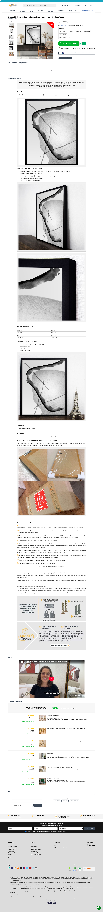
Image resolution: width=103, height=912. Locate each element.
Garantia (32, 855)
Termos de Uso (11, 849)
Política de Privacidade (12, 846)
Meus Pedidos (34, 846)
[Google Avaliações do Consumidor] (89, 869)
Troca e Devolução (34, 852)
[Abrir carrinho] (92, 5)
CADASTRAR (90, 828)
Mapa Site (10, 854)
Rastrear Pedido (34, 851)
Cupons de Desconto (35, 845)
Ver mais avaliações (52, 788)
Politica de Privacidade (43, 831)
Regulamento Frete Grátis (36, 854)
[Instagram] (90, 845)
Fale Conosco (11, 851)
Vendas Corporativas (12, 859)
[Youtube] (92, 845)
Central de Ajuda (11, 852)
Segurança (10, 855)
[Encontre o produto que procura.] (54, 5)
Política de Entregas (12, 848)
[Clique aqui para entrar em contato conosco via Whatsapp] (99, 908)
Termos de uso (35, 831)
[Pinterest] (94, 845)
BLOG (9, 857)
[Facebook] (87, 845)
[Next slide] (11, 57)
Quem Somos (11, 845)
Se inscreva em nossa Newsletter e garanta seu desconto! (51, 825)
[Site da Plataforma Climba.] (51, 902)
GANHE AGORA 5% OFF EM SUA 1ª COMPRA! (51, 823)
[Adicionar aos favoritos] (18, 22)
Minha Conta (33, 848)
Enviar (37, 805)
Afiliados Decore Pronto (36, 849)
